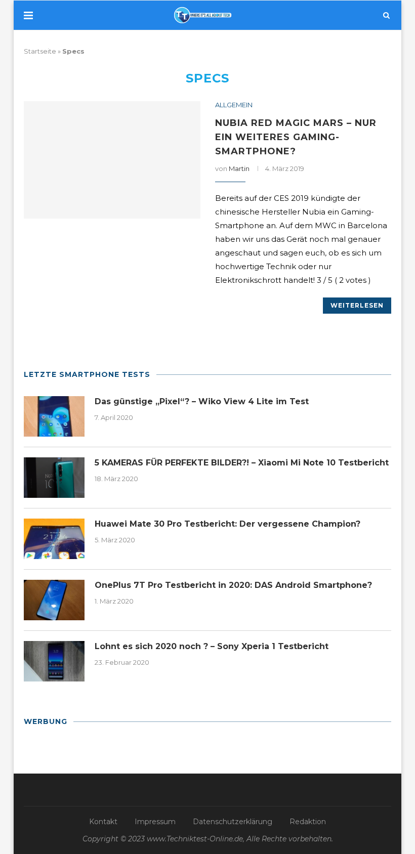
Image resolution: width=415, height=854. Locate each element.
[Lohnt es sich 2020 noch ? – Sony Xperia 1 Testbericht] (54, 661)
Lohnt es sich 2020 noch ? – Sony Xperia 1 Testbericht (211, 646)
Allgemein (234, 105)
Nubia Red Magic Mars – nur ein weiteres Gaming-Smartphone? (296, 137)
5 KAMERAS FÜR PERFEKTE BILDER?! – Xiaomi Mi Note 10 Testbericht (242, 462)
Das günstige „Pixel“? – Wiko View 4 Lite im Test (202, 401)
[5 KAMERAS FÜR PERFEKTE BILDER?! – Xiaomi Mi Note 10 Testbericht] (54, 477)
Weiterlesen (357, 305)
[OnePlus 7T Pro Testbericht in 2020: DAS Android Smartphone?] (54, 600)
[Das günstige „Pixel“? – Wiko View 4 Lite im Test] (54, 416)
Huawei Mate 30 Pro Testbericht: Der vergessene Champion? (227, 524)
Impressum (155, 821)
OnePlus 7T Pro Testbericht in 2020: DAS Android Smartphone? (233, 585)
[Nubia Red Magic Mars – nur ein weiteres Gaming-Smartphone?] (112, 160)
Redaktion (307, 821)
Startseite (40, 51)
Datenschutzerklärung (232, 821)
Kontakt (103, 821)
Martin (239, 168)
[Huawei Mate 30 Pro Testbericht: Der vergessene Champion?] (54, 539)
